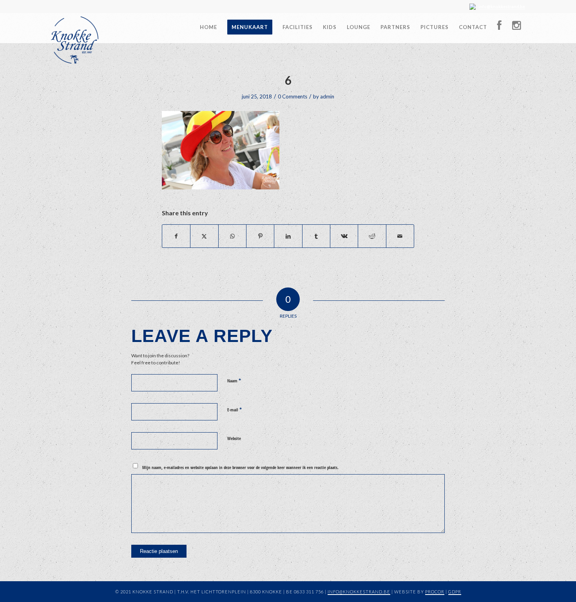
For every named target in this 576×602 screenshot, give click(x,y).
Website (234, 438)
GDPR (454, 591)
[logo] (74, 40)
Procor (434, 591)
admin (327, 96)
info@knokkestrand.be (501, 6)
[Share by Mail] (400, 236)
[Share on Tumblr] (316, 236)
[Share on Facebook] (176, 236)
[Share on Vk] (344, 236)
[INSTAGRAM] (516, 27)
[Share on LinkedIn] (288, 236)
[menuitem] (208, 24)
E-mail (234, 409)
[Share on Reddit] (372, 236)
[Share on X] (204, 236)
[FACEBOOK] (499, 27)
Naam (234, 380)
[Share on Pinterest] (260, 236)
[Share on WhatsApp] (232, 236)
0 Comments (292, 96)
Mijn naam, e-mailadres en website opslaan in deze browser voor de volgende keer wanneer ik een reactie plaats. (240, 467)
